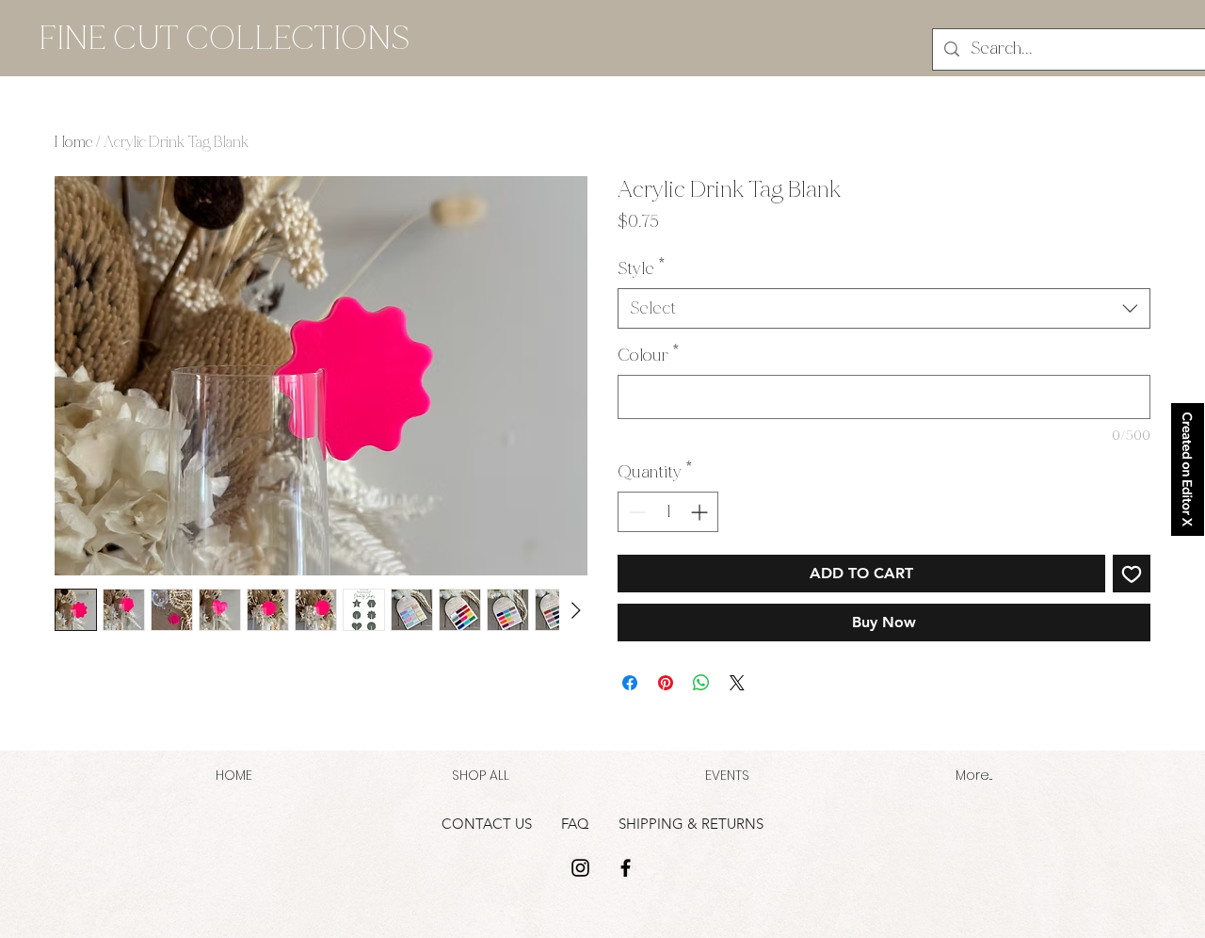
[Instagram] (580, 868)
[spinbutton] (668, 512)
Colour (649, 355)
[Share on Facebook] (630, 682)
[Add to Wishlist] (1131, 573)
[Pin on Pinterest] (665, 682)
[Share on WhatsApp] (701, 682)
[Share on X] (737, 682)
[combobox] (884, 308)
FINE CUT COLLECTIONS (224, 38)
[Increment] (700, 512)
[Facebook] (625, 868)
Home (73, 142)
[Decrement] (635, 512)
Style (642, 268)
